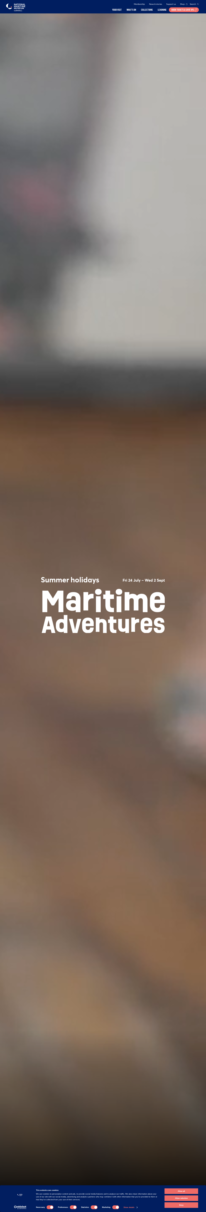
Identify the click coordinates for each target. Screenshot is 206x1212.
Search (193, 4)
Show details (129, 1207)
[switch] (73, 1207)
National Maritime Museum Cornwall (15, 7)
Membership (139, 4)
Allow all (181, 1191)
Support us (171, 4)
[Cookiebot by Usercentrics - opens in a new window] (20, 1207)
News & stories (155, 4)
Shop (182, 4)
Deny (181, 1205)
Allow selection (181, 1198)
